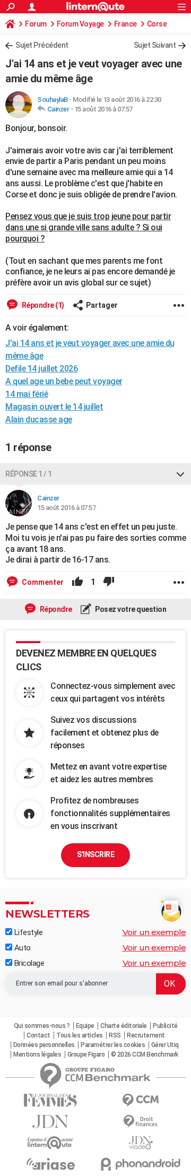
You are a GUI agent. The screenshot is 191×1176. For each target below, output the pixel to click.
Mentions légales (37, 1054)
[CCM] (141, 1100)
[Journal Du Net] (50, 1121)
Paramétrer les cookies (113, 1045)
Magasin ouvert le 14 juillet (54, 407)
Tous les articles (79, 1035)
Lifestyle (27, 932)
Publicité (165, 1026)
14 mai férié (26, 394)
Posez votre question (130, 609)
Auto (21, 948)
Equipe (85, 1026)
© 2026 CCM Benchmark (144, 1054)
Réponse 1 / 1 (28, 474)
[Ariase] (50, 1164)
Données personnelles (44, 1045)
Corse (157, 24)
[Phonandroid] (141, 1164)
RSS (115, 1035)
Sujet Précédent (41, 45)
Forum (36, 24)
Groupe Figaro (86, 1054)
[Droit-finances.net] (141, 1121)
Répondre (55, 609)
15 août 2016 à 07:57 (103, 109)
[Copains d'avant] (50, 1142)
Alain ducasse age (38, 419)
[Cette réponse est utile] (77, 582)
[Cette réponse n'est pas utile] (109, 582)
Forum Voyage (80, 24)
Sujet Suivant (155, 45)
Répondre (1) (42, 305)
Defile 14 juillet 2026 (41, 369)
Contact (38, 1035)
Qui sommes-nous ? (42, 1026)
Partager (102, 305)
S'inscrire (95, 854)
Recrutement (146, 1035)
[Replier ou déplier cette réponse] (180, 473)
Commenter (42, 582)
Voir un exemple (154, 932)
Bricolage (28, 963)
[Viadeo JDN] (141, 1142)
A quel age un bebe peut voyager (64, 381)
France (125, 24)
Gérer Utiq (165, 1045)
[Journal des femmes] (50, 1100)
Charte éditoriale (123, 1026)
